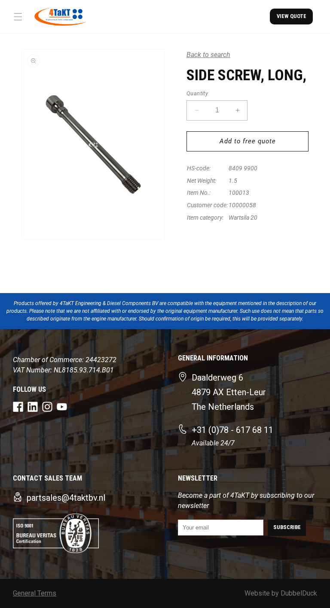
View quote (291, 16)
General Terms (34, 593)
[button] (18, 16)
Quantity (197, 93)
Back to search (208, 55)
